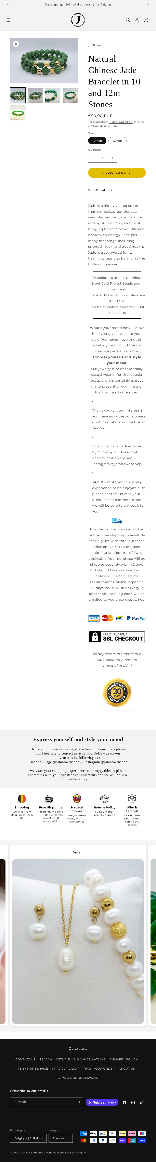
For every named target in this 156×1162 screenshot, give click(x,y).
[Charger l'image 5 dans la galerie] (18, 112)
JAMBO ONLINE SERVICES (78, 1078)
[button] (8, 19)
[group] (78, 935)
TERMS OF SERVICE (33, 1068)
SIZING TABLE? (100, 190)
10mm (97, 140)
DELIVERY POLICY (124, 1059)
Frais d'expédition (121, 121)
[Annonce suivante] (148, 4)
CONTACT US (25, 1059)
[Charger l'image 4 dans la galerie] (70, 95)
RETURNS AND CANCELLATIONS (81, 1059)
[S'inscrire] (78, 1102)
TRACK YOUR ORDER (98, 1068)
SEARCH (45, 1059)
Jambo (24, 1152)
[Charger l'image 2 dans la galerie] (35, 95)
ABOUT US (127, 1068)
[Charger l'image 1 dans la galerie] (18, 95)
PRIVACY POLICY (65, 1068)
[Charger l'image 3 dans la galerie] (53, 95)
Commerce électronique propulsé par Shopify (57, 1152)
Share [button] (96, 45)
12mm (117, 140)
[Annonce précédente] (7, 4)
